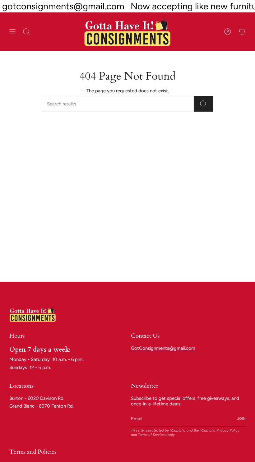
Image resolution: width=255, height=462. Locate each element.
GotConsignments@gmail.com (163, 348)
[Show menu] (12, 31)
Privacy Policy (227, 430)
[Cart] (242, 31)
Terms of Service (151, 434)
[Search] (203, 104)
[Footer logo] (32, 314)
